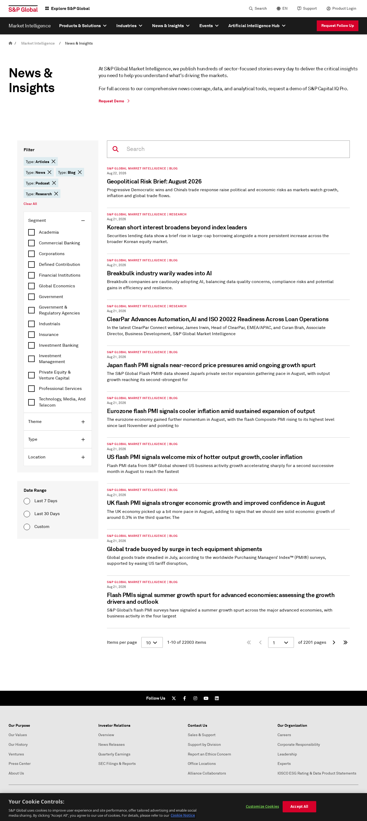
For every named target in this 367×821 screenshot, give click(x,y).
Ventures (16, 754)
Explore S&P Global (70, 8)
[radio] (27, 501)
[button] (53, 161)
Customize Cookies (262, 806)
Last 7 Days (45, 501)
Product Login (344, 8)
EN (284, 8)
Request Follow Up (337, 25)
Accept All (299, 806)
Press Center (20, 763)
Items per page (122, 642)
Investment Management (52, 358)
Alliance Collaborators (207, 773)
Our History (18, 744)
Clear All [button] (30, 204)
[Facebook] (184, 698)
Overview (106, 735)
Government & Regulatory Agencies (59, 310)
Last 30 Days (47, 513)
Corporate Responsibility (299, 744)
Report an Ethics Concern (209, 754)
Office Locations (202, 763)
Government (51, 296)
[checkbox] (57, 232)
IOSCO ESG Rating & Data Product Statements (317, 773)
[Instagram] (195, 698)
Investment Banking (58, 345)
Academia (49, 232)
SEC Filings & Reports (117, 763)
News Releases (111, 744)
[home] (10, 43)
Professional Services (60, 388)
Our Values (18, 735)
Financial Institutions (59, 275)
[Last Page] (345, 642)
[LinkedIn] (217, 698)
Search (261, 8)
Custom (41, 526)
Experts (284, 763)
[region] (183, 807)
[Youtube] (206, 698)
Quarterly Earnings (114, 754)
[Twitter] (174, 698)
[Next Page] (333, 642)
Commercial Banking (59, 243)
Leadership (287, 754)
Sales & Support (201, 735)
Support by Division (204, 744)
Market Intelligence (38, 43)
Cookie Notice (183, 815)
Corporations (51, 253)
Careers (284, 735)
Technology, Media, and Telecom (62, 402)
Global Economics (57, 286)
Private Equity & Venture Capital (55, 375)
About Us (16, 773)
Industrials (49, 324)
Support (310, 8)
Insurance (49, 334)
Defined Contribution (59, 264)
